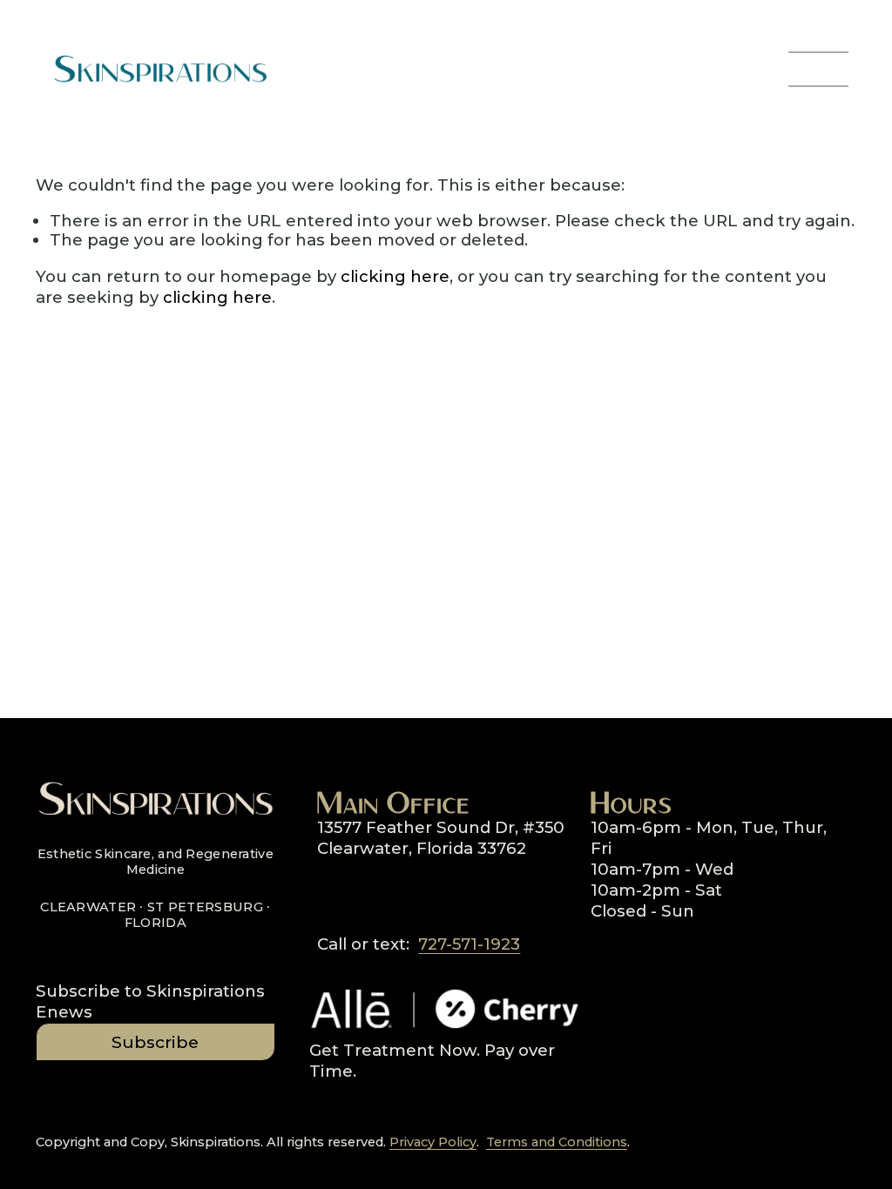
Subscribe (155, 1042)
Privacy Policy (432, 1142)
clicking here (395, 276)
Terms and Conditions (556, 1142)
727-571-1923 (469, 944)
